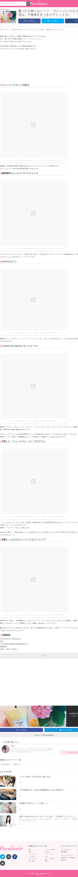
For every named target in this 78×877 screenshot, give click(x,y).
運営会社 (63, 860)
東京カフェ (17, 764)
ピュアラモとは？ (66, 849)
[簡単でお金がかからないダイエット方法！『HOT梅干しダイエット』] (8, 826)
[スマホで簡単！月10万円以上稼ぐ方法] (8, 786)
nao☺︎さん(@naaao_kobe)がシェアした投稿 (24, 333)
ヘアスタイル (32, 856)
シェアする (30, 21)
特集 (29, 849)
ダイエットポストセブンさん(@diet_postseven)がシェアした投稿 (24, 160)
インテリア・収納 (49, 849)
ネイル (46, 856)
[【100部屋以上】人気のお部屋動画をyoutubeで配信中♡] (8, 799)
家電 (46, 861)
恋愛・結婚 (31, 861)
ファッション (32, 854)
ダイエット (22, 824)
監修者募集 (64, 852)
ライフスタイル (32, 858)
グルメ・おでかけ (49, 858)
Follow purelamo (48, 735)
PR (20, 782)
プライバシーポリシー (67, 855)
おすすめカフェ (6, 764)
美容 (29, 852)
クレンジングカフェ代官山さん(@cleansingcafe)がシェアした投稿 (24, 248)
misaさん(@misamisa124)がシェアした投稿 (24, 421)
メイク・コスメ (49, 854)
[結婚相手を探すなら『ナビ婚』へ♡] (8, 813)
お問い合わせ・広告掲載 (67, 857)
